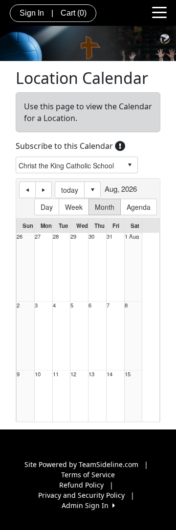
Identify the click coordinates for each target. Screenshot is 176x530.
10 (38, 374)
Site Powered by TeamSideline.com (81, 464)
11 (56, 374)
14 (109, 374)
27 (38, 236)
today (69, 190)
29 (73, 236)
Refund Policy (81, 484)
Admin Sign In (87, 505)
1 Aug (132, 236)
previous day (27, 190)
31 (109, 236)
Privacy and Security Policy (81, 495)
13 (91, 374)
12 (73, 374)
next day (43, 190)
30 (91, 236)
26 (19, 236)
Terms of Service (88, 474)
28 (56, 236)
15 (128, 374)
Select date (92, 190)
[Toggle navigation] (159, 12)
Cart (74, 13)
